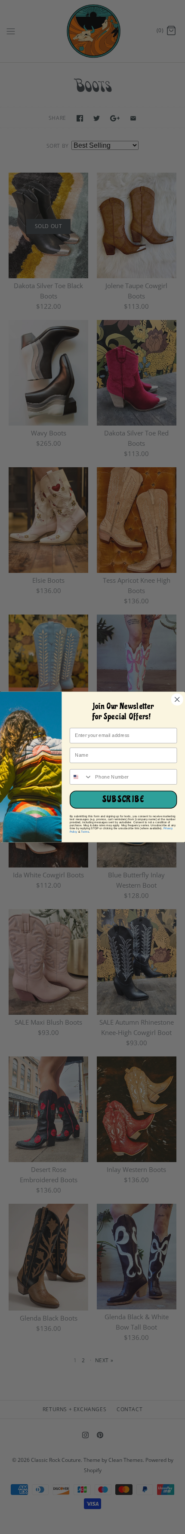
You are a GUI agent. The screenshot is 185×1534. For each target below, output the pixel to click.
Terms (85, 831)
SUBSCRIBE (123, 799)
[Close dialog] (177, 699)
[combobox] (81, 777)
